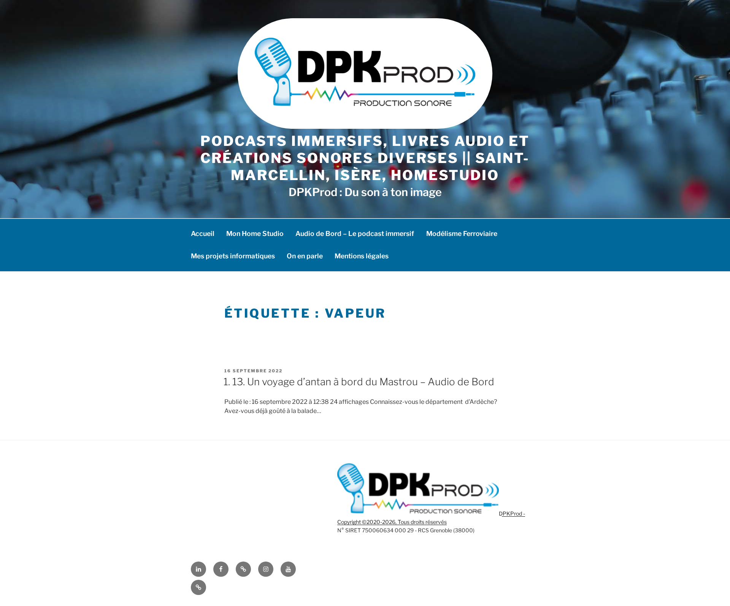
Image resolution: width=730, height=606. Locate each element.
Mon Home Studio (255, 233)
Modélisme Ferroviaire (461, 233)
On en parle (305, 256)
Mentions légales (362, 256)
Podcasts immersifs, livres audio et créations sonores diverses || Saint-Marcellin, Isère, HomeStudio (365, 158)
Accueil (202, 233)
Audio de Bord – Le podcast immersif (354, 233)
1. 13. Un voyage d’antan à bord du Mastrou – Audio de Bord (359, 382)
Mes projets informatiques (233, 256)
